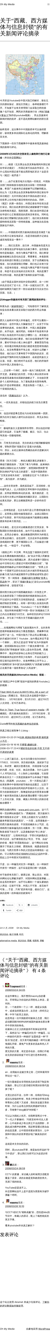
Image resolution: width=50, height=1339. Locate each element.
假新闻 (36, 940)
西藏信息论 (15, 395)
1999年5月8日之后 (30, 854)
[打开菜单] (48, 4)
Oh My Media (7, 4)
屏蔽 (42, 940)
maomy (14, 1062)
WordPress (44, 1329)
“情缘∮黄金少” (26, 581)
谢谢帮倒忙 (17, 306)
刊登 (30, 552)
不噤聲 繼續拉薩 (28, 744)
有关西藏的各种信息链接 (25, 723)
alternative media (8, 940)
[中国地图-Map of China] (25, 93)
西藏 (29, 940)
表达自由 (4, 934)
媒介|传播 (13, 934)
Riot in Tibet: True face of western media (22, 709)
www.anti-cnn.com (28, 809)
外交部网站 (15, 157)
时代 (21, 934)
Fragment (15, 986)
